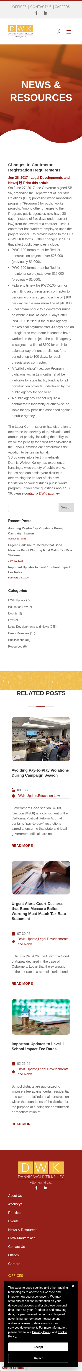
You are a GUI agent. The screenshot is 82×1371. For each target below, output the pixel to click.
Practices (15, 1213)
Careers (14, 1264)
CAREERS (62, 7)
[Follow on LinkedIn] (45, 13)
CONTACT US (40, 7)
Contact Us (16, 1247)
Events (13, 613)
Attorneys (15, 1204)
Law (10, 620)
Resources (15, 646)
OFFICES (19, 7)
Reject (38, 1358)
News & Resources (22, 1230)
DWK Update (16, 600)
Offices (13, 1255)
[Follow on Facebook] (36, 13)
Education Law (18, 607)
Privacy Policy (41, 1332)
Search (66, 507)
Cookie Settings (13, 1367)
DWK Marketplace (22, 1238)
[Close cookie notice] (73, 1286)
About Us (15, 1195)
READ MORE (22, 845)
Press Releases (18, 633)
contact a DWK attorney (42, 493)
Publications (16, 640)
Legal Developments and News (28, 626)
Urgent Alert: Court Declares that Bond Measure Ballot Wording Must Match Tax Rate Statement (40, 550)
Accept (38, 1347)
